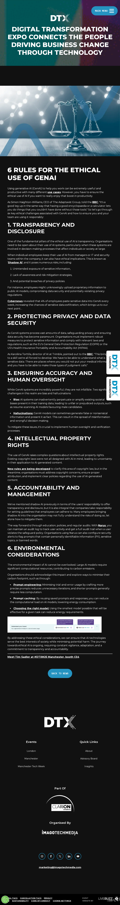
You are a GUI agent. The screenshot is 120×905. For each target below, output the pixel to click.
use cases (54, 192)
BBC (95, 202)
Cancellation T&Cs (30, 898)
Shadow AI (15, 262)
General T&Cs (10, 898)
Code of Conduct (40, 901)
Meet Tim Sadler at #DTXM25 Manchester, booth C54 (43, 656)
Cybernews (15, 301)
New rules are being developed (29, 468)
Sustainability (20, 901)
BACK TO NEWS (60, 673)
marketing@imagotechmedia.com (60, 867)
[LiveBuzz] (107, 899)
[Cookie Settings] (5, 899)
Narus (102, 525)
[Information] (113, 362)
